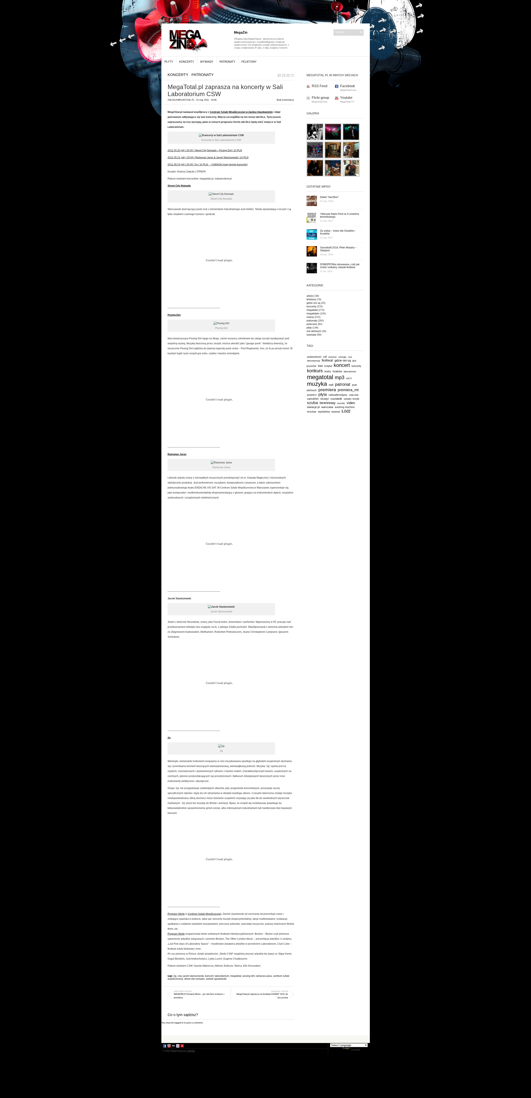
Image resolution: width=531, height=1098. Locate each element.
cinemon (332, 357)
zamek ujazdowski (216, 978)
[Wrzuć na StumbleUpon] (292, 75)
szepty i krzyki (351, 398)
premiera (327, 389)
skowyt (324, 398)
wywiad (335, 411)
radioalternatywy (338, 394)
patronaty (227, 61)
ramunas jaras (264, 976)
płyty (168, 61)
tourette (341, 403)
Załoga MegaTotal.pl (181, 100)
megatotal (235, 976)
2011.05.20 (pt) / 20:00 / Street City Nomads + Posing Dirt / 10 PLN (205, 150)
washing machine (345, 407)
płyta (322, 394)
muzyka (317, 384)
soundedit (336, 398)
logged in (178, 1022)
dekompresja (313, 360)
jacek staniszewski (193, 976)
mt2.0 (349, 378)
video (351, 403)
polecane (312, 324)
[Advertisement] (265, 1039)
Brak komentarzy (285, 100)
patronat (342, 384)
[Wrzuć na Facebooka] (279, 75)
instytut (328, 366)
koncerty (186, 61)
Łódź (346, 411)
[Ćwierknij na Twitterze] (283, 75)
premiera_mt (348, 390)
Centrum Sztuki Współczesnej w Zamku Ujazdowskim (241, 112)
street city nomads (194, 978)
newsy (310, 317)
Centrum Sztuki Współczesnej (204, 913)
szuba (312, 403)
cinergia (342, 357)
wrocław (311, 411)
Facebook (347, 86)
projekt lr (312, 394)
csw (180, 976)
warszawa (327, 407)
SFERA (191, 1051)
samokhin (313, 398)
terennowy (328, 403)
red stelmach (314, 331)
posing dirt (249, 976)
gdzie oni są (313, 303)
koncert (209, 976)
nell (331, 384)
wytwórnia (324, 411)
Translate (355, 1049)
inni (320, 366)
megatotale (313, 313)
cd (324, 356)
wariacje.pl (313, 407)
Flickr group (320, 97)
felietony (249, 61)
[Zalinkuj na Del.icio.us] (288, 75)
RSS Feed (319, 86)
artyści (310, 295)
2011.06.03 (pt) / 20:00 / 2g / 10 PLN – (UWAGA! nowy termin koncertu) (208, 164)
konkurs (315, 370)
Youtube (346, 97)
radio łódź (354, 395)
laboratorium (222, 976)
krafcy (327, 371)
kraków (337, 371)
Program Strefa (176, 913)
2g (174, 976)
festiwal (327, 360)
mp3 (339, 377)
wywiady (206, 61)
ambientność (314, 356)
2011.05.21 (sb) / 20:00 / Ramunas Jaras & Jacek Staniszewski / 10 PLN (208, 157)
